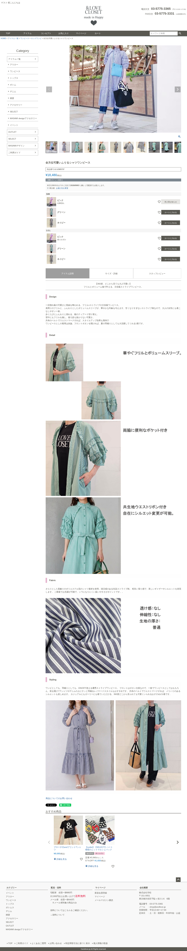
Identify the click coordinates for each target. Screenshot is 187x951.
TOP (8, 33)
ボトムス (10, 907)
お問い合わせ (56, 943)
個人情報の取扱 (100, 943)
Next (178, 89)
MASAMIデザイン (16, 145)
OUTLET (12, 132)
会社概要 (144, 887)
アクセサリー (16, 105)
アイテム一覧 (13, 38)
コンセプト (46, 33)
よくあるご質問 (39, 943)
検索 (180, 33)
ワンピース (24, 38)
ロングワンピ (36, 38)
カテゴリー (11, 887)
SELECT (14, 111)
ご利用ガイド (14, 152)
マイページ (81, 33)
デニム (13, 91)
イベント (14, 125)
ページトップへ (178, 879)
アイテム (27, 33)
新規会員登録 (101, 893)
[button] (49, 842)
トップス (14, 78)
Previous (49, 89)
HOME (3, 38)
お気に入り (63, 33)
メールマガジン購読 (104, 900)
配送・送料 (56, 887)
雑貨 (12, 98)
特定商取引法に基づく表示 (77, 943)
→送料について (57, 915)
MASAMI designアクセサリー (23, 118)
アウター (14, 64)
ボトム (13, 85)
